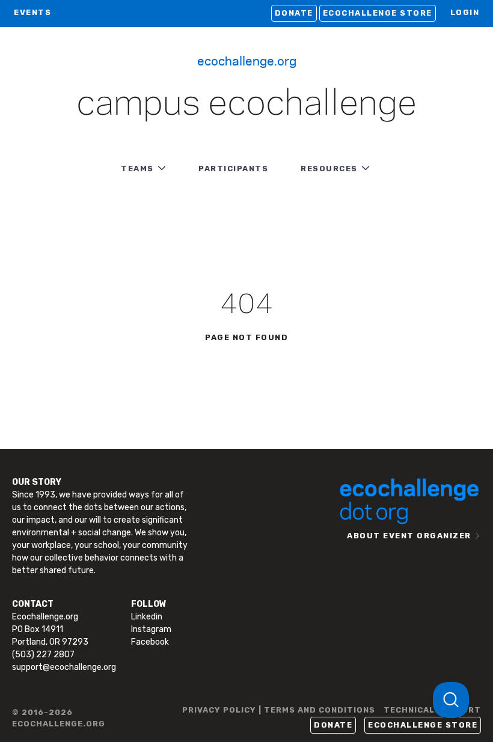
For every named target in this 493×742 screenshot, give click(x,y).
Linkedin (146, 617)
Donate (294, 12)
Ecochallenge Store (377, 12)
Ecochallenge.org (246, 60)
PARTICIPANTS (233, 168)
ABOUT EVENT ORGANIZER (409, 535)
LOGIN (465, 12)
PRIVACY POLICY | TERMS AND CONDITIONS (278, 709)
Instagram (151, 629)
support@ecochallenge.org (64, 667)
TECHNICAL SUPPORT (432, 709)
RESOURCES (329, 168)
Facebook (150, 642)
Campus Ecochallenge (246, 104)
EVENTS (32, 12)
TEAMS (137, 168)
